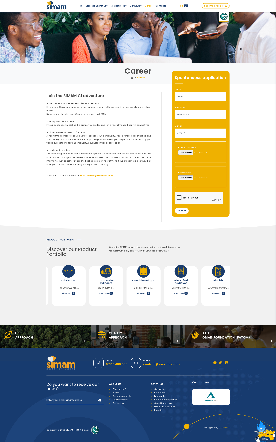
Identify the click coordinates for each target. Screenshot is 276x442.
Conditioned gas (163, 403)
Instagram (221, 363)
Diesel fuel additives (164, 406)
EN (186, 5)
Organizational (120, 399)
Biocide (158, 410)
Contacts (160, 5)
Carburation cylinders (165, 399)
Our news (135, 5)
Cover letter (184, 172)
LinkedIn (227, 363)
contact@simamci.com (161, 364)
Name (178, 89)
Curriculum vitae (187, 147)
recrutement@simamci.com (96, 175)
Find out (62, 293)
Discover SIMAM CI (96, 5)
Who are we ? (119, 389)
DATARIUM (224, 427)
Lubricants (159, 396)
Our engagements (122, 396)
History (116, 392)
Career (148, 5)
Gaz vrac (159, 389)
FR (181, 5)
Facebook (215, 363)
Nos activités (118, 5)
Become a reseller (214, 5)
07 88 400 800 (116, 364)
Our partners (119, 403)
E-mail (178, 125)
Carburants (160, 392)
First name (180, 107)
